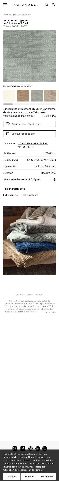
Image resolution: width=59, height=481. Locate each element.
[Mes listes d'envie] (54, 5)
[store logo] (26, 5)
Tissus (16, 14)
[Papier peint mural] (44, 449)
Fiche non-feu (10, 194)
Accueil (7, 14)
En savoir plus (36, 469)
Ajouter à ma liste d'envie (26, 124)
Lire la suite (49, 115)
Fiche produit (30, 194)
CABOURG (24, 143)
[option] (9, 96)
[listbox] (29, 96)
